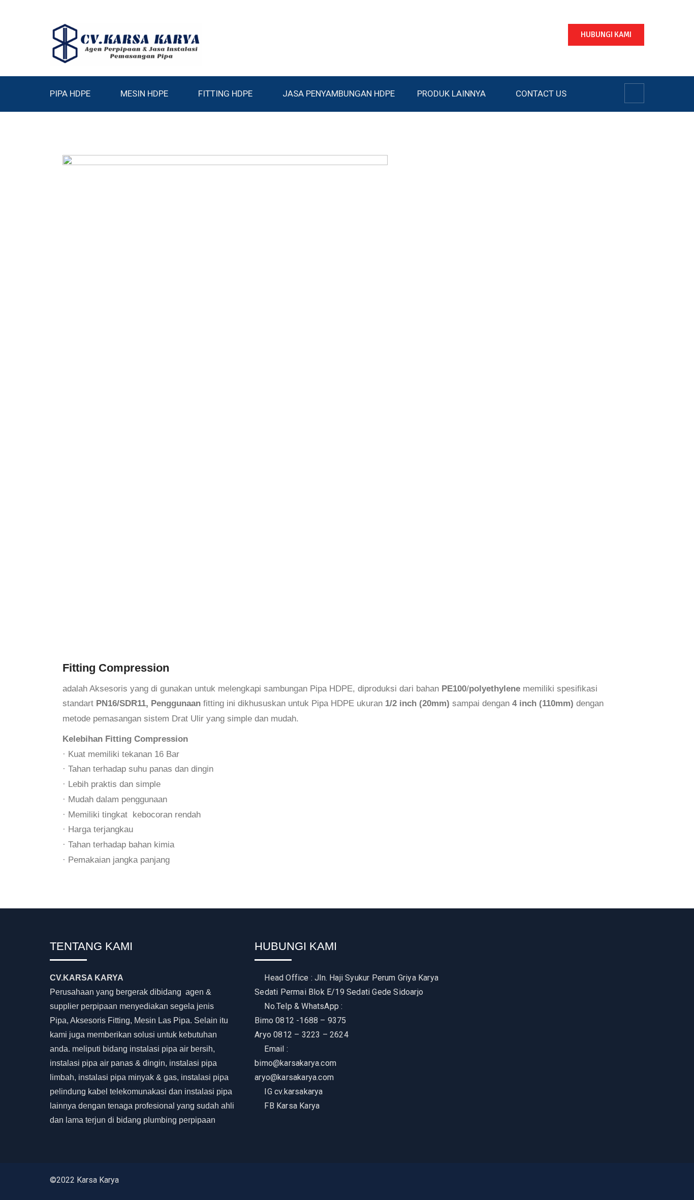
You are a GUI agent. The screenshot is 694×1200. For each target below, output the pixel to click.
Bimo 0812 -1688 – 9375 (300, 1020)
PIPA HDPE (70, 93)
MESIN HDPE (144, 93)
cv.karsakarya (298, 1091)
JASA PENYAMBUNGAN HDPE (338, 93)
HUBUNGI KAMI (606, 34)
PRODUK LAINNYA (451, 93)
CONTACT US (541, 93)
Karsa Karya (298, 1106)
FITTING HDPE (225, 93)
